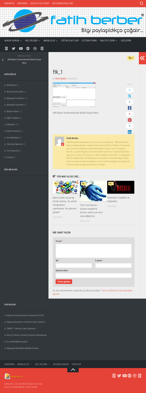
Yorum (59, 241)
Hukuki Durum (11, 40)
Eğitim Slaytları (70, 40)
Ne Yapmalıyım (13, 137)
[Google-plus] (27, 48)
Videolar (10, 157)
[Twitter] (13, 48)
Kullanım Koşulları (62, 3)
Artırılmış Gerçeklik (15, 91)
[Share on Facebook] (129, 105)
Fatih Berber (60, 79)
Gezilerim (126, 40)
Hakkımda (22, 3)
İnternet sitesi (62, 270)
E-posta (99, 260)
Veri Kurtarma (12, 150)
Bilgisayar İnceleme (15, 98)
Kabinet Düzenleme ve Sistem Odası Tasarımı (26, 322)
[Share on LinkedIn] (129, 129)
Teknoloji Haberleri (15, 144)
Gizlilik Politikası (39, 3)
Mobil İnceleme (13, 131)
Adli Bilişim (31, 40)
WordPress (20, 387)
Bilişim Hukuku (13, 111)
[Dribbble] (34, 48)
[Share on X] (129, 93)
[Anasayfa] (6, 48)
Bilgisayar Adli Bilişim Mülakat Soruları (23, 348)
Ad (57, 260)
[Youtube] (20, 48)
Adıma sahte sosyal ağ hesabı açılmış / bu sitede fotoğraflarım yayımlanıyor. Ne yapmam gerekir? (65, 205)
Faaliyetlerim (107, 40)
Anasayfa (9, 3)
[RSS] (42, 48)
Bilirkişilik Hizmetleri (15, 105)
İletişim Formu (89, 40)
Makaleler (49, 40)
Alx (35, 387)
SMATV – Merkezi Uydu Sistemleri (21, 328)
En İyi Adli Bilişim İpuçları (17, 341)
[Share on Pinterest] (129, 117)
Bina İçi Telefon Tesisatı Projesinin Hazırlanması (27, 335)
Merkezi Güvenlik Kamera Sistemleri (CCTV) (25, 315)
